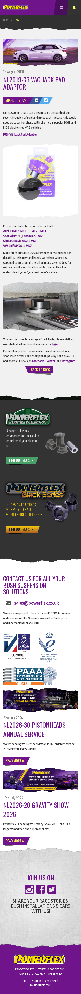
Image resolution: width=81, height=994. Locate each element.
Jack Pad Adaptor (26, 134)
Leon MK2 (28, 236)
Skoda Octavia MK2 (15, 241)
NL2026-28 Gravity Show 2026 (36, 809)
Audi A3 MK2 (11, 231)
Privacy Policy (24, 969)
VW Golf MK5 (11, 246)
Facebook (38, 361)
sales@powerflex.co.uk (36, 603)
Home (6, 20)
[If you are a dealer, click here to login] (74, 7)
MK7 (29, 246)
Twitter (50, 361)
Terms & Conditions (51, 969)
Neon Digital (42, 985)
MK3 (23, 231)
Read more (14, 760)
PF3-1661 (9, 134)
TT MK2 (32, 231)
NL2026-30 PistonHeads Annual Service (34, 729)
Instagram (68, 361)
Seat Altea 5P (12, 236)
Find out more (20, 460)
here (55, 344)
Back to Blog (40, 369)
